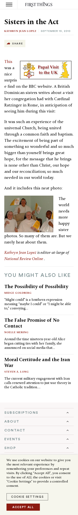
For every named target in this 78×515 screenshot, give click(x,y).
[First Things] (39, 4)
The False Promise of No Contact (31, 323)
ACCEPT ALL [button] (23, 507)
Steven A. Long (16, 371)
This (8, 61)
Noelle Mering (16, 332)
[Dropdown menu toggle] (39, 412)
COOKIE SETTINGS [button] (27, 496)
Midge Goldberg (18, 292)
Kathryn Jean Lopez (20, 31)
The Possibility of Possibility (36, 286)
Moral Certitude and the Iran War (37, 362)
